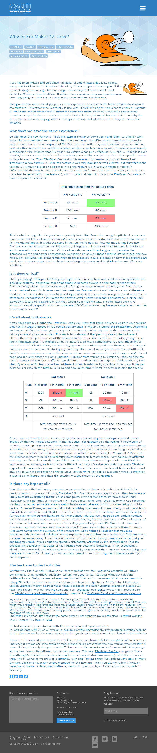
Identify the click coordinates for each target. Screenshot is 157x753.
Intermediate (65, 47)
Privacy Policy (60, 737)
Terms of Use (41, 737)
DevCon (30, 47)
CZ (135, 737)
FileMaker (16, 47)
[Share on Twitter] (16, 676)
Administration (19, 56)
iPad (12, 658)
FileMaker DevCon (107, 651)
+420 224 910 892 (68, 707)
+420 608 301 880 (65, 715)
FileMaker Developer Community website (114, 593)
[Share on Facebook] (11, 676)
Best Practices (34, 51)
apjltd (101, 589)
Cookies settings (18, 739)
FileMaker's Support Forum (123, 526)
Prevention (53, 51)
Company (14, 737)
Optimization (39, 56)
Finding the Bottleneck (52, 322)
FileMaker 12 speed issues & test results (41, 593)
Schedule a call (66, 721)
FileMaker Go (46, 47)
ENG (145, 737)
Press (27, 737)
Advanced (16, 51)
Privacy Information (115, 720)
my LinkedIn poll (95, 97)
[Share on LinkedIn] (21, 676)
